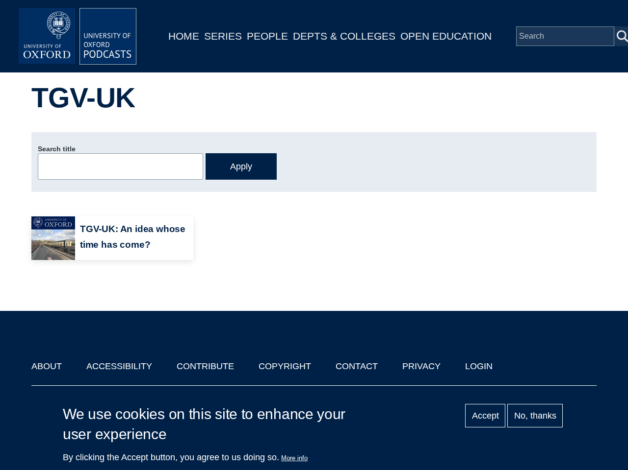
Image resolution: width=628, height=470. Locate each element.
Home (183, 36)
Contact (357, 366)
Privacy (421, 366)
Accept (485, 416)
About (46, 366)
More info (294, 458)
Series (223, 36)
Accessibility (119, 366)
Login (479, 366)
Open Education (446, 36)
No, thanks (535, 416)
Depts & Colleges (344, 36)
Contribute (205, 366)
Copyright (285, 366)
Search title (57, 149)
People (267, 36)
